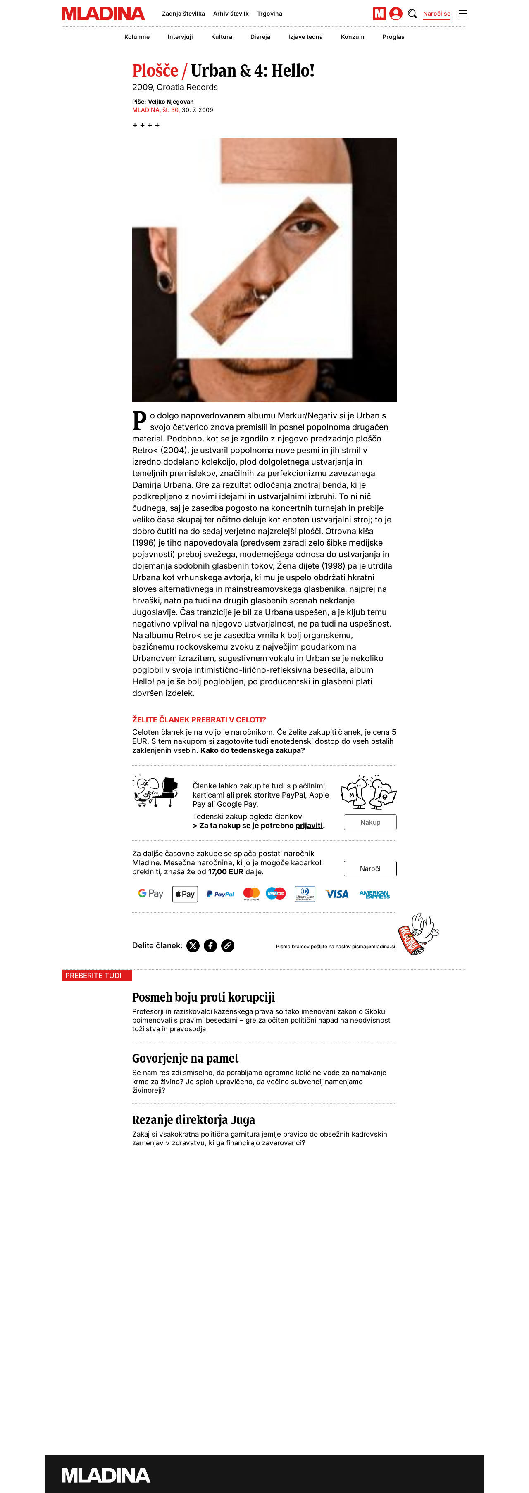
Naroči (370, 868)
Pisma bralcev (293, 946)
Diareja (260, 36)
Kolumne (137, 36)
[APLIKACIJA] (379, 13)
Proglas (394, 36)
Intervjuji (180, 36)
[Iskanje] (412, 13)
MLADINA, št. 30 (155, 109)
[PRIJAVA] (396, 13)
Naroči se (436, 13)
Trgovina (269, 13)
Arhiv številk (231, 13)
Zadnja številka (183, 13)
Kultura (221, 36)
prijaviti (309, 825)
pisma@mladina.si (373, 946)
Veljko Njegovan (171, 101)
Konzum (353, 36)
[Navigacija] (463, 13)
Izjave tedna (305, 36)
